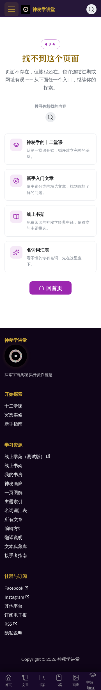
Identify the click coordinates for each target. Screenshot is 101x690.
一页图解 (13, 492)
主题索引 (13, 501)
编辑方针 (13, 528)
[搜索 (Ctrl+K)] (91, 9)
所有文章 (13, 519)
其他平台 (13, 605)
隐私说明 (13, 632)
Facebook (13, 588)
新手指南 (13, 423)
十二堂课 (13, 405)
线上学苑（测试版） (24, 456)
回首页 (54, 288)
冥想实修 (13, 414)
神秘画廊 (13, 483)
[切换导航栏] (11, 9)
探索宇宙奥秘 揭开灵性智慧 (28, 374)
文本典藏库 (15, 546)
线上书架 (13, 465)
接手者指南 (15, 555)
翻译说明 (13, 537)
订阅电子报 (15, 614)
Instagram (14, 596)
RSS (8, 623)
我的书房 (13, 474)
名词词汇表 (15, 510)
